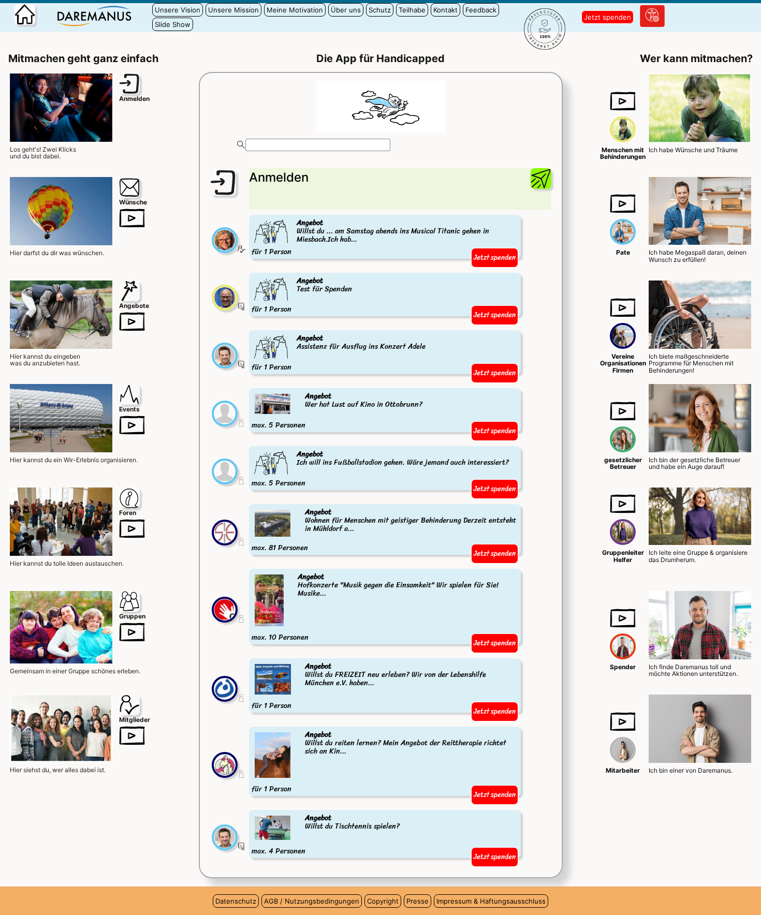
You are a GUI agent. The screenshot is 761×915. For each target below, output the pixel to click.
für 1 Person (370, 237)
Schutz (380, 10)
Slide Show (173, 24)
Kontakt (445, 10)
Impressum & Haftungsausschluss (491, 901)
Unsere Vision (177, 10)
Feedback (480, 10)
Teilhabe (412, 10)
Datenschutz (235, 901)
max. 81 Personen (384, 530)
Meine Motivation (295, 10)
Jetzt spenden (607, 17)
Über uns (346, 10)
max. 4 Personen (326, 835)
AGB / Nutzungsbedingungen (311, 901)
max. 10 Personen (375, 607)
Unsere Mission (233, 10)
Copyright (383, 901)
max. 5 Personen (337, 411)
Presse (417, 901)
